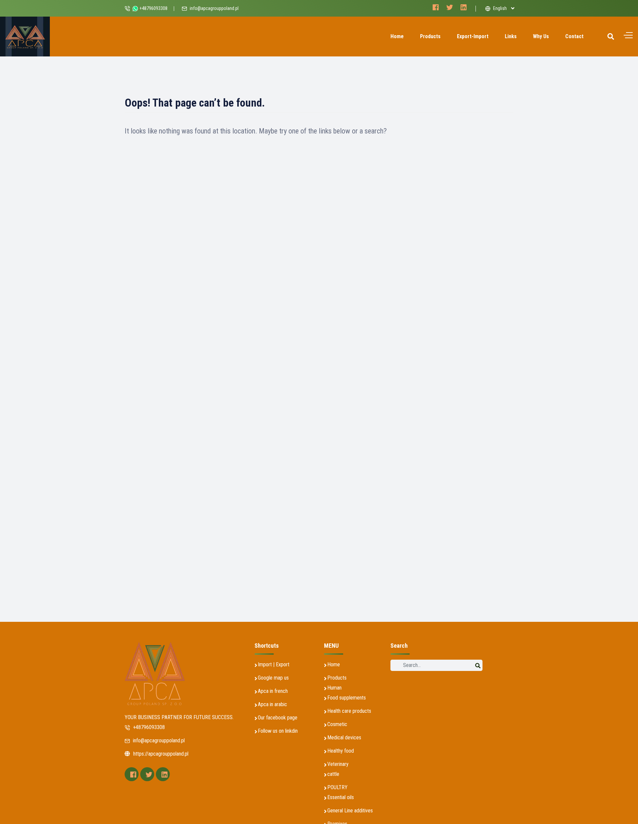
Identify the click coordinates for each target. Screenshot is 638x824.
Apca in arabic (272, 704)
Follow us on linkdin (278, 731)
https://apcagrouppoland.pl (160, 754)
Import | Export (273, 664)
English (499, 8)
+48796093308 (148, 727)
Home (397, 36)
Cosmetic (337, 724)
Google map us (273, 678)
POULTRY (337, 787)
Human (334, 688)
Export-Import (472, 36)
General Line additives (350, 810)
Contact (574, 36)
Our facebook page (277, 717)
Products (430, 36)
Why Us (541, 36)
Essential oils (340, 797)
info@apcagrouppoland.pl (214, 8)
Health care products (349, 711)
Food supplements (346, 698)
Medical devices (344, 737)
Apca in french (273, 691)
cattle (333, 774)
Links (511, 36)
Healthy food (340, 751)
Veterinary (338, 764)
